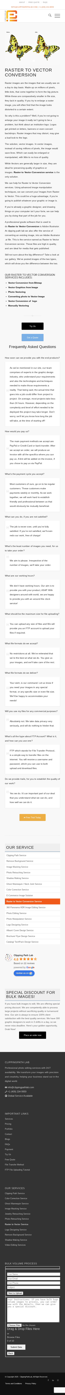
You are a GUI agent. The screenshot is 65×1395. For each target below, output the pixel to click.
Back (10, 1353)
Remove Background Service (19, 861)
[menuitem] (22, 2)
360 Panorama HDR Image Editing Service (25, 907)
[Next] (53, 47)
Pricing (8, 1124)
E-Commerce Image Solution (19, 895)
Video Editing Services (15, 1245)
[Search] (48, 16)
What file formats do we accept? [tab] (21, 643)
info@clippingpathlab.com (24, 7)
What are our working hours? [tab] (20, 575)
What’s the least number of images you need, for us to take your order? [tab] (31, 548)
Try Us (8, 1154)
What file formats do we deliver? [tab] (21, 673)
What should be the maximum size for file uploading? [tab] (32, 614)
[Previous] (12, 47)
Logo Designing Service (17, 925)
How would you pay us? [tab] (17, 431)
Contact (8, 1134)
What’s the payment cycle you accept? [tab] (24, 474)
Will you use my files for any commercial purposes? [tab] (31, 711)
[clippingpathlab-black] (27, 16)
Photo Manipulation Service (19, 919)
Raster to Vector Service (16, 1224)
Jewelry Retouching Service (17, 1214)
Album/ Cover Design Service (19, 930)
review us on (22, 972)
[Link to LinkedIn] (53, 1380)
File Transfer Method (14, 1164)
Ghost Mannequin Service (17, 1203)
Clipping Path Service (16, 855)
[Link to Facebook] (48, 1380)
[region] (32, 394)
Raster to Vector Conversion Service (24, 901)
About (22, 2)
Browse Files (13, 1337)
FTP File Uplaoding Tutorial (17, 1170)
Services (9, 1119)
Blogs (7, 1139)
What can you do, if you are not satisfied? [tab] (26, 516)
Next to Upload (15, 1293)
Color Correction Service (17, 889)
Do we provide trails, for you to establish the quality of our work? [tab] (32, 781)
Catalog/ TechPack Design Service (22, 942)
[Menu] (55, 16)
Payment (9, 1149)
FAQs (45, 2)
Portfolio (8, 1129)
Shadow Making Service (17, 878)
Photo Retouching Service (18, 872)
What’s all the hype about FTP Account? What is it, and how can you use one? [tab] (31, 738)
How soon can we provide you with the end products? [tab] (32, 358)
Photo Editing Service (16, 913)
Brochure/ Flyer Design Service (20, 936)
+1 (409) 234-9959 (46, 7)
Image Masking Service (17, 867)
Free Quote (34, 2)
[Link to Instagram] (57, 1380)
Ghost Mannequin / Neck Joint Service (24, 884)
